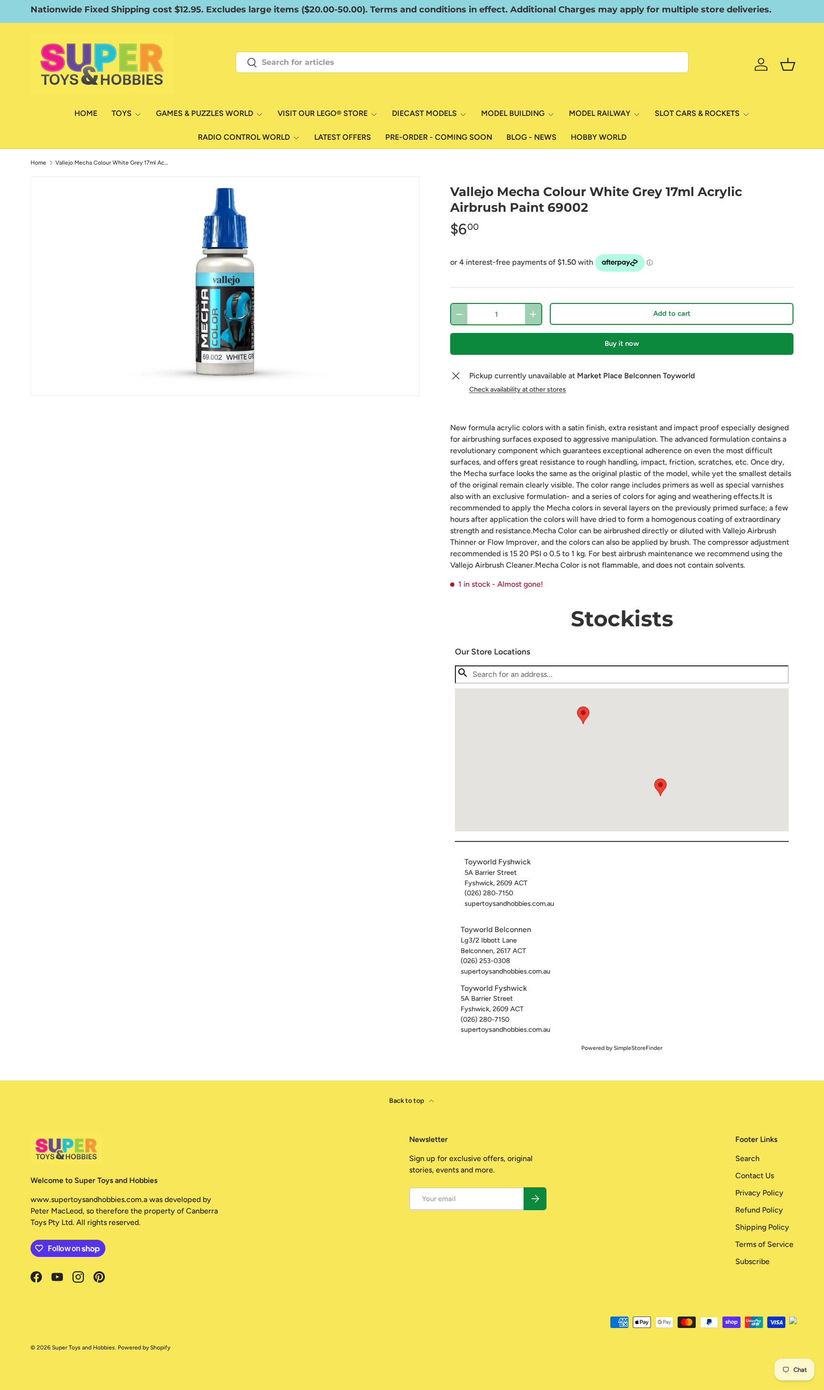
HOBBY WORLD (599, 137)
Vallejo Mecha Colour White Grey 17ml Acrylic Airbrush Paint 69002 (112, 163)
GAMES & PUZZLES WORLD (204, 113)
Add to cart (671, 313)
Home (38, 163)
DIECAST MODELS (424, 113)
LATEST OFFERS (342, 137)
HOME (85, 113)
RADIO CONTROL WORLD (244, 137)
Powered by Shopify (144, 1347)
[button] (660, 787)
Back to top (407, 1101)
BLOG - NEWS (531, 137)
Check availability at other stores (517, 389)
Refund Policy (759, 1209)
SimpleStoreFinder (638, 1048)
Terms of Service (764, 1244)
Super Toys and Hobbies (83, 1347)
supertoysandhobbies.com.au (509, 903)
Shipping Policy (762, 1227)
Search (747, 1158)
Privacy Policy (759, 1192)
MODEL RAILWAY (599, 113)
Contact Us (754, 1175)
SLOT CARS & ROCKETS (697, 113)
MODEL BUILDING (513, 113)
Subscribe (752, 1261)
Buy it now (622, 343)
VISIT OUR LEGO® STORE (323, 113)
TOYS (122, 113)
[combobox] (462, 62)
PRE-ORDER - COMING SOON (438, 137)
